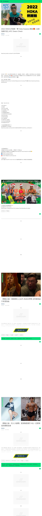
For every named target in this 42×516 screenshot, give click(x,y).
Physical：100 (15, 460)
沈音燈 (27, 460)
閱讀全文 (21, 330)
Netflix (8, 460)
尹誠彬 (22, 460)
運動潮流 (3, 33)
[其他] (40, 34)
